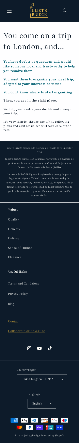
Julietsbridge (32, 435)
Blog (11, 304)
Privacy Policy (18, 293)
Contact (14, 321)
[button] (9, 11)
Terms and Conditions (23, 283)
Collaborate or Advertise (26, 331)
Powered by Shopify (52, 435)
